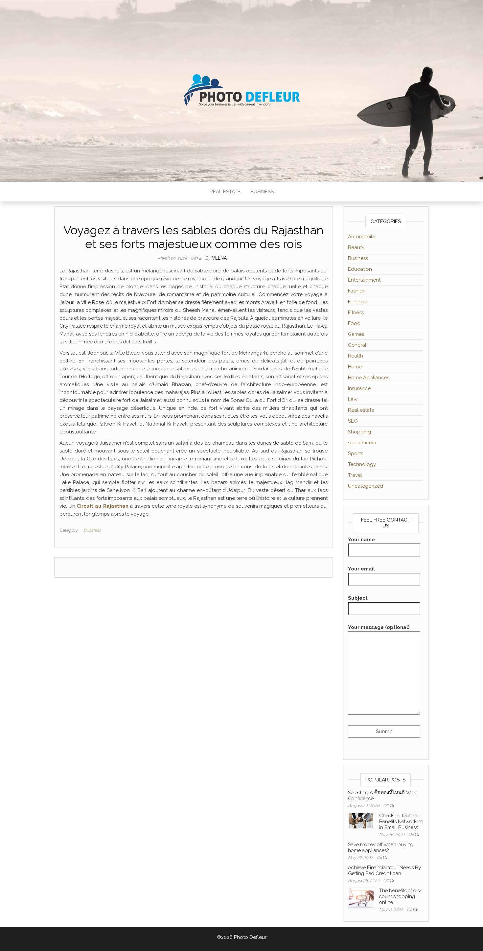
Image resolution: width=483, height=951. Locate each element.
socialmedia (362, 443)
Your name (361, 540)
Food (354, 323)
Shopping (359, 432)
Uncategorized (365, 486)
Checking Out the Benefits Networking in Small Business (401, 821)
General (357, 345)
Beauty (356, 247)
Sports (355, 453)
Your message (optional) (379, 627)
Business (262, 192)
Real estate (225, 192)
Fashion (357, 291)
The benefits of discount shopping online (400, 896)
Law (352, 399)
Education (360, 269)
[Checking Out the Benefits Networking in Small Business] (361, 820)
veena (219, 258)
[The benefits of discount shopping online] (361, 897)
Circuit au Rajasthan (102, 506)
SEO (353, 421)
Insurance (359, 388)
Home (355, 367)
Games (356, 334)
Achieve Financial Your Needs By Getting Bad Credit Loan (384, 870)
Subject (358, 598)
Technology (362, 464)
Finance (357, 302)
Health (355, 356)
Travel (355, 475)
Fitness (356, 312)
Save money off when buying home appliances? (380, 847)
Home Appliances (368, 378)
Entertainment (364, 280)
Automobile (361, 237)
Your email (361, 569)
